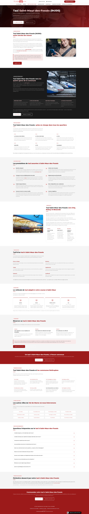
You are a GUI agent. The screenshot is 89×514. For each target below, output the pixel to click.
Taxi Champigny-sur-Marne (51, 379)
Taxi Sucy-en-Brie (36, 414)
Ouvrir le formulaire (30, 346)
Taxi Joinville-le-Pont (34, 379)
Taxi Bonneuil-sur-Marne (21, 414)
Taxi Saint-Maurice (36, 417)
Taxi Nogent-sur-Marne (52, 414)
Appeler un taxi (17, 63)
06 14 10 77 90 (19, 22)
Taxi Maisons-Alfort (65, 379)
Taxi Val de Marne (16, 15)
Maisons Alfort (41, 4)
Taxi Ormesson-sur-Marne (68, 417)
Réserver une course (29, 22)
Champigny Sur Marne (56, 4)
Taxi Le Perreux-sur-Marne (68, 414)
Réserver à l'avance (27, 63)
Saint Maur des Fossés (32, 4)
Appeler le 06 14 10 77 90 (19, 346)
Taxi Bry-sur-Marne (21, 417)
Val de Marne (18, 4)
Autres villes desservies (67, 4)
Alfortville (48, 4)
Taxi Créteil (16, 379)
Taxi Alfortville (52, 417)
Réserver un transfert (27, 114)
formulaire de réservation (22, 50)
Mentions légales (49, 511)
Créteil (24, 4)
